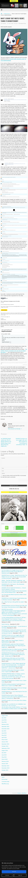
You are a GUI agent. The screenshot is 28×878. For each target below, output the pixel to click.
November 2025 (5, 728)
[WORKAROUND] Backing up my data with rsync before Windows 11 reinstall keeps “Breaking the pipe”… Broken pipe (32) (13, 654)
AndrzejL (4, 23)
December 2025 (5, 726)
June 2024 (4, 755)
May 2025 (4, 735)
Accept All (14, 871)
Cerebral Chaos (7, 13)
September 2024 (6, 748)
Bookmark (4, 434)
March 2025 (4, 739)
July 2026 (4, 717)
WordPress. (24, 793)
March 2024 (4, 759)
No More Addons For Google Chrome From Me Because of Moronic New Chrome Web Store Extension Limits (13, 572)
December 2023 (5, 765)
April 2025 (4, 737)
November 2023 (5, 768)
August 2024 (5, 750)
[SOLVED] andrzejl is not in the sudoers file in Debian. (14, 700)
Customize (7, 875)
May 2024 (4, 757)
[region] (14, 869)
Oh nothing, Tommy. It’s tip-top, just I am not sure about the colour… (14, 351)
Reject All (20, 875)
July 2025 (4, 731)
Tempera (19, 793)
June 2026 (4, 720)
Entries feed (4, 779)
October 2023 (5, 770)
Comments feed (5, 781)
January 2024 (5, 763)
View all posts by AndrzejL (15, 428)
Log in (3, 777)
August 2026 (5, 715)
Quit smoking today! (14, 492)
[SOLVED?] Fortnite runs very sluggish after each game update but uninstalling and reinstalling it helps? (21, 441)
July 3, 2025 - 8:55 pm (13, 23)
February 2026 (5, 724)
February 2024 (5, 761)
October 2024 (5, 746)
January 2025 (5, 741)
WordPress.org (5, 783)
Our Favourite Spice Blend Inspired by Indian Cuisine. (14, 594)
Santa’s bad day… (6, 624)
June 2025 (4, 733)
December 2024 (5, 744)
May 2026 (4, 722)
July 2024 (4, 752)
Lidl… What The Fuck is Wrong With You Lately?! (13, 602)
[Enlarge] (25, 30)
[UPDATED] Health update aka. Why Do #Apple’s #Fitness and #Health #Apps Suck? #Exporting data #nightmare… (6, 442)
